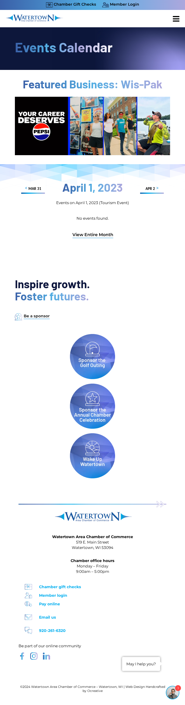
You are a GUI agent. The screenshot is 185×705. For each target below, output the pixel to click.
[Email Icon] (28, 615)
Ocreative (95, 691)
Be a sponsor (37, 316)
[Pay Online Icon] (28, 602)
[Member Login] (28, 594)
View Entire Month (92, 234)
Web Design (135, 687)
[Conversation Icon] (28, 629)
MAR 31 (33, 188)
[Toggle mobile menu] (176, 19)
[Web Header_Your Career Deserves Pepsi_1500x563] (92, 98)
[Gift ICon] (28, 585)
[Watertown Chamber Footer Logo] (92, 514)
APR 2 (152, 188)
